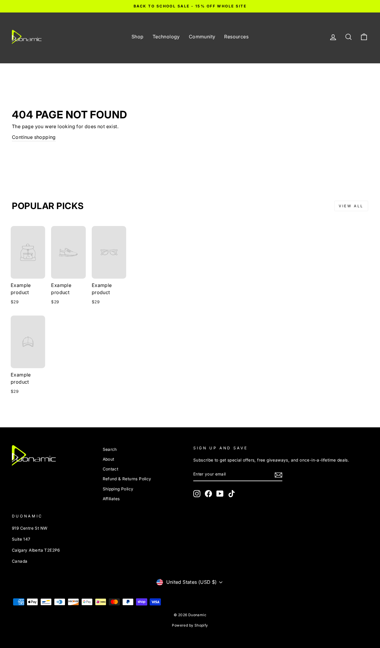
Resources (236, 37)
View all (351, 206)
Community (202, 37)
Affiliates (111, 498)
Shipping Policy (118, 489)
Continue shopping (34, 137)
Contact (110, 469)
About (108, 459)
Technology (166, 37)
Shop (138, 37)
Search (110, 449)
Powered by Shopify (190, 625)
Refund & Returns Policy (127, 478)
